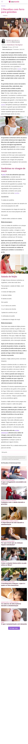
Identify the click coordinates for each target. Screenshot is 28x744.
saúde (19, 69)
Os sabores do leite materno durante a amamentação (11, 604)
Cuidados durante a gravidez (8, 500)
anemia (3, 104)
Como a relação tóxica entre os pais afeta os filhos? (13, 564)
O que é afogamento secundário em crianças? (13, 483)
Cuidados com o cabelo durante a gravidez (13, 503)
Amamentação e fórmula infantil (9, 521)
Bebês (2, 622)
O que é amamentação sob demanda (14, 624)
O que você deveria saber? (8, 480)
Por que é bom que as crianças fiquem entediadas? (12, 544)
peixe (4, 174)
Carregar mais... (14, 628)
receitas (17, 193)
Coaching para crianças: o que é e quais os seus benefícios (13, 584)
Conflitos (3, 561)
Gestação (3, 5)
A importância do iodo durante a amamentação (12, 523)
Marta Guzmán (16, 42)
